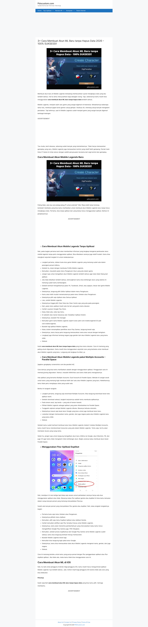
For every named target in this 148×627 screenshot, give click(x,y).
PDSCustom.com (80, 625)
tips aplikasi (47, 10)
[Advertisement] (51, 24)
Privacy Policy (76, 622)
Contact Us (67, 622)
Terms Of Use (86, 622)
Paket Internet (80, 10)
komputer (69, 10)
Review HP (58, 10)
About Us (60, 622)
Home (39, 10)
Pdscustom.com (46, 3)
